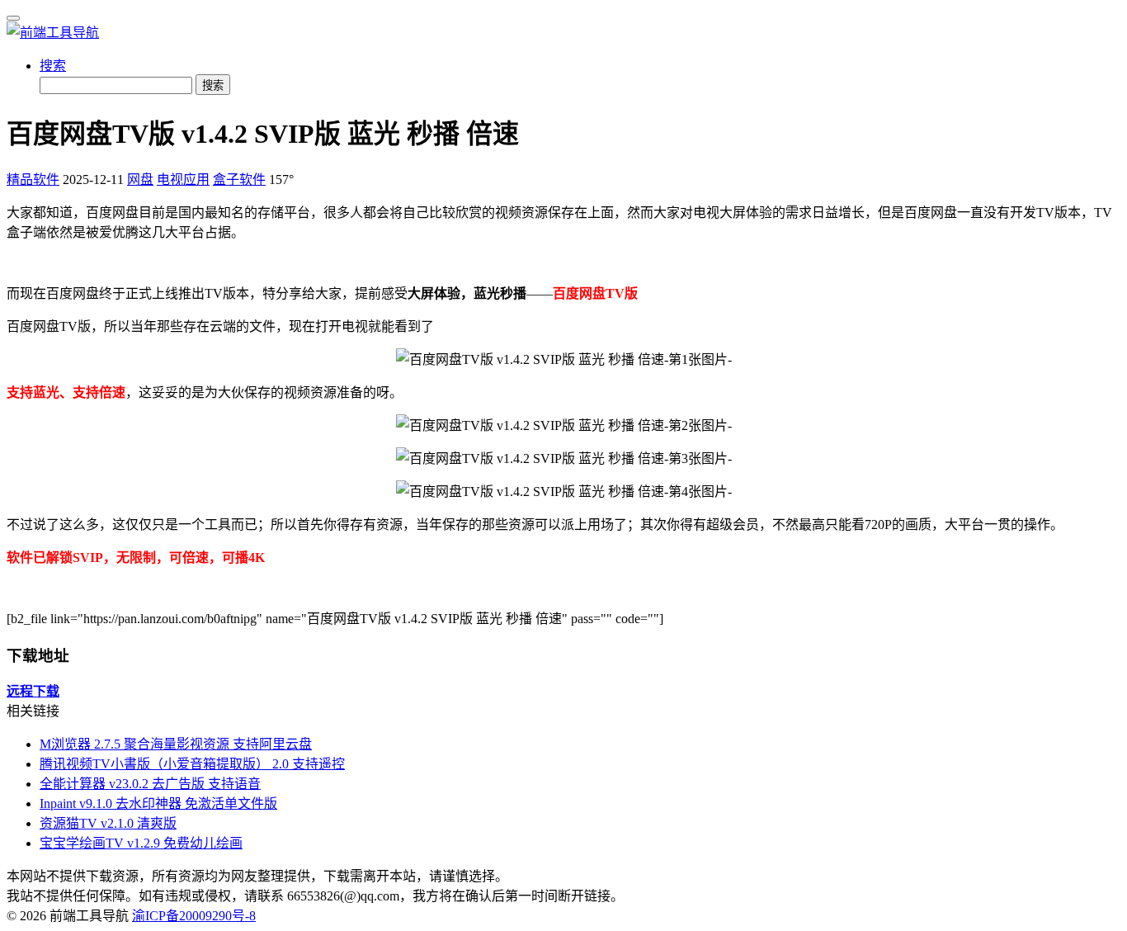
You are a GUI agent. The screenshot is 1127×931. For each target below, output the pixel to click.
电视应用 (183, 179)
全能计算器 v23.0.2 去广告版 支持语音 (150, 784)
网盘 (140, 179)
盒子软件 (239, 179)
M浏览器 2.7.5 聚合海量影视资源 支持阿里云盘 (176, 744)
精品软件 (33, 179)
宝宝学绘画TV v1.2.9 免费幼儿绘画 (141, 843)
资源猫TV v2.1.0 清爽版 (108, 823)
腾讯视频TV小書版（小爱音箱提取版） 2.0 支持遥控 (192, 764)
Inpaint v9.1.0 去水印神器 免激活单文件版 (158, 803)
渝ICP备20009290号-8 (194, 916)
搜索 (53, 66)
